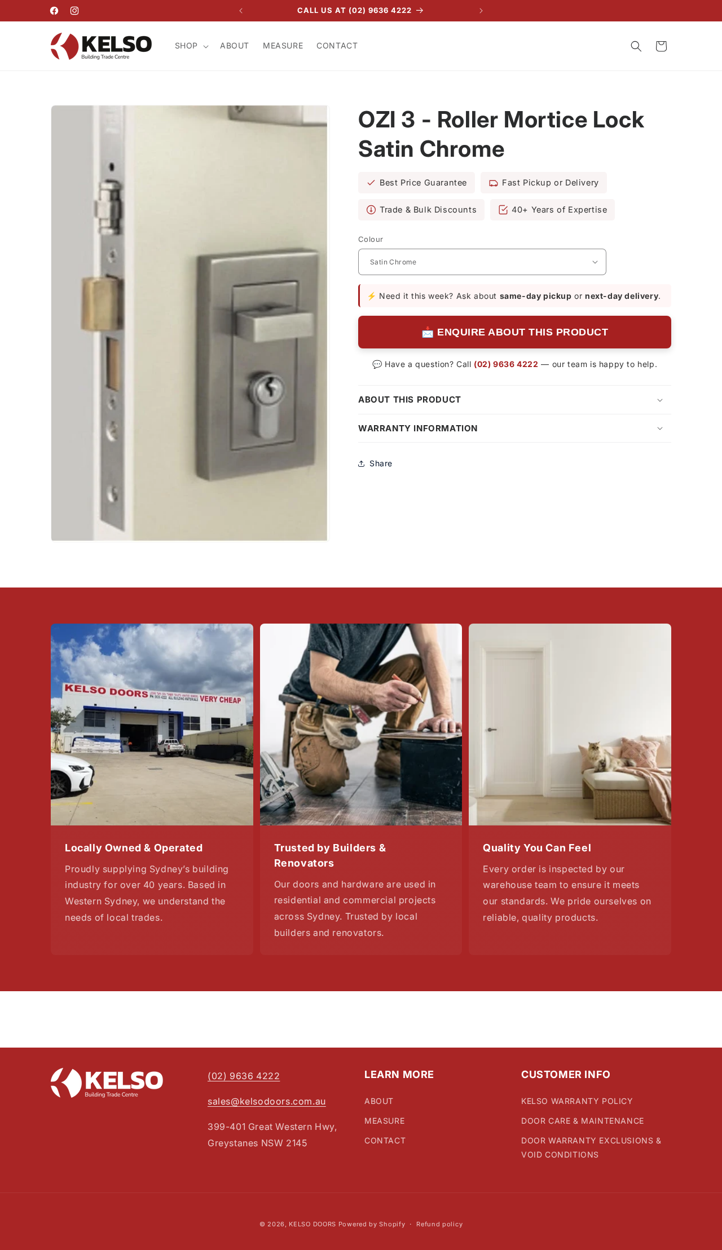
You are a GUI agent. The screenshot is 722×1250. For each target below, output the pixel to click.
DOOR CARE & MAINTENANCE (582, 1120)
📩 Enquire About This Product (514, 332)
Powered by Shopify (372, 1224)
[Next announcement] (481, 10)
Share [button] (381, 463)
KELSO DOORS (312, 1224)
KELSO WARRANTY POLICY (577, 1100)
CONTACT (385, 1140)
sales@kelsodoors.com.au (267, 1100)
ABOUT (379, 1100)
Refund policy (439, 1224)
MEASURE (384, 1120)
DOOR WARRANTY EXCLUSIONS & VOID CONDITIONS (591, 1147)
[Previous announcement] (240, 10)
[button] (190, 46)
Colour (370, 239)
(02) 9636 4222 (506, 364)
